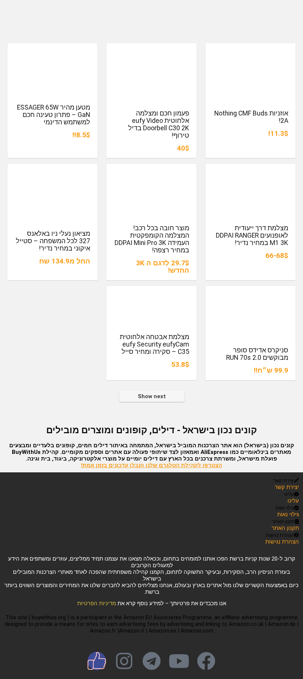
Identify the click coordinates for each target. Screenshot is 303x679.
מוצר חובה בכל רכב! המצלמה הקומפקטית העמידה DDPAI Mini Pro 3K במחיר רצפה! (152, 239)
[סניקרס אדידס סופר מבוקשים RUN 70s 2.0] (250, 290)
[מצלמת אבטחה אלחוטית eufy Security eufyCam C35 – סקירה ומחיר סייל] (151, 290)
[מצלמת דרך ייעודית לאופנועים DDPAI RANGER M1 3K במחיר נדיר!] (250, 168)
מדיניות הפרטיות (96, 603)
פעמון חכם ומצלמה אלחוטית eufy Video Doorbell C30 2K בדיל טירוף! (158, 124)
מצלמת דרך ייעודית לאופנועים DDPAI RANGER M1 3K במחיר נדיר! (252, 235)
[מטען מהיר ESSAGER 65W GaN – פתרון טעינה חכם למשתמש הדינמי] (52, 48)
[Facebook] (206, 661)
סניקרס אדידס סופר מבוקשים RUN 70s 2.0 (257, 354)
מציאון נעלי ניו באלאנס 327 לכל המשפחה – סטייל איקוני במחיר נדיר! (53, 241)
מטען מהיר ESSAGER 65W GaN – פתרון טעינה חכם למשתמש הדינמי (53, 115)
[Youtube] (179, 661)
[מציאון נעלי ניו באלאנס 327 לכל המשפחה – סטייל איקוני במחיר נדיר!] (52, 168)
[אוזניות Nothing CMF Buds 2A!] (250, 48)
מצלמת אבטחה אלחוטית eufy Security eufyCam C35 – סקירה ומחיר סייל (154, 344)
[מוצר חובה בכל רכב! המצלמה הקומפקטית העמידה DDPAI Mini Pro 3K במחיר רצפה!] (151, 168)
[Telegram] (151, 661)
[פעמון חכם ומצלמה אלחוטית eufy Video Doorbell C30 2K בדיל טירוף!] (151, 48)
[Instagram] (124, 661)
